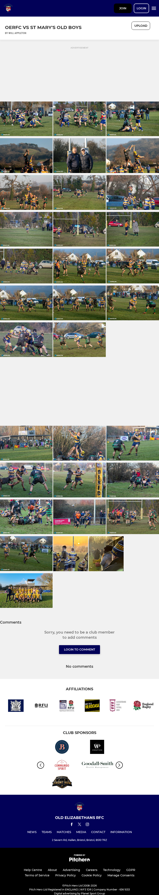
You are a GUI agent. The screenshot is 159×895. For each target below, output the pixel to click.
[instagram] (87, 825)
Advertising (71, 870)
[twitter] (79, 824)
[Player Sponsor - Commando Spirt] (61, 765)
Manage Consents (120, 875)
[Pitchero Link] (79, 860)
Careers (91, 870)
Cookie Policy (92, 875)
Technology (111, 870)
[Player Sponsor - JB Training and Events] (61, 747)
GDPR (130, 870)
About (52, 870)
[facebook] (72, 825)
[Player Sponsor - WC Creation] (97, 747)
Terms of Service (37, 875)
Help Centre (33, 870)
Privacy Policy (65, 875)
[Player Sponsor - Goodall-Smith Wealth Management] (97, 765)
